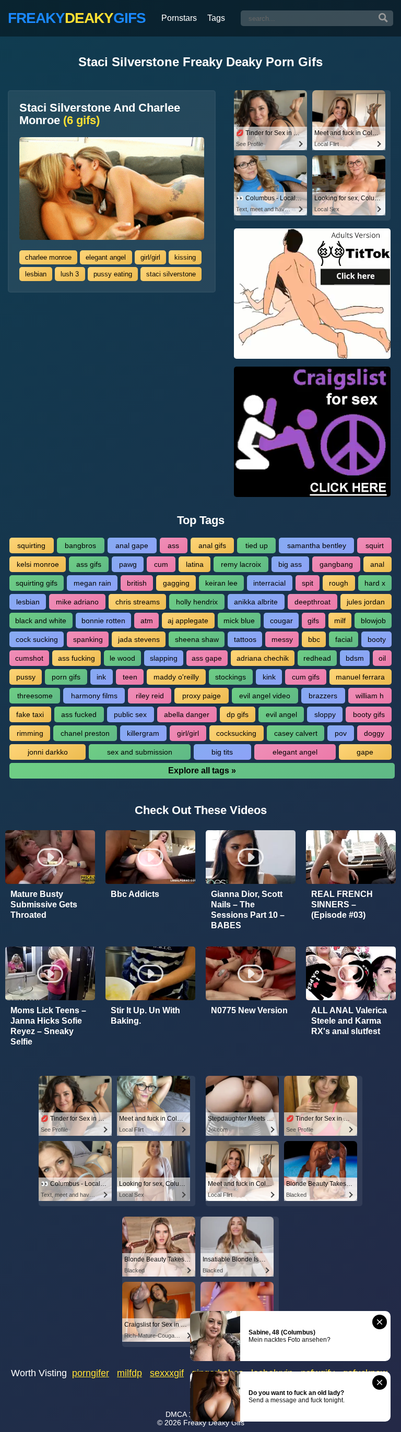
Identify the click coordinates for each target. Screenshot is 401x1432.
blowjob (373, 620)
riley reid (150, 695)
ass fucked (79, 714)
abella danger (186, 714)
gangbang (336, 564)
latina (195, 564)
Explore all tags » (202, 770)
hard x (374, 583)
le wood (122, 658)
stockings (230, 677)
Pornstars (179, 18)
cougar (281, 620)
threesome (35, 695)
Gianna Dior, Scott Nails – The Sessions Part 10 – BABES (248, 910)
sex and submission (139, 752)
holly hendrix (197, 602)
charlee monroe (48, 257)
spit (307, 583)
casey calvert (295, 733)
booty (377, 639)
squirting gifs (36, 583)
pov (341, 733)
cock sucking (37, 639)
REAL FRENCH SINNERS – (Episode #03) (342, 904)
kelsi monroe (38, 564)
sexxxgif (167, 1373)
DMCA (176, 1414)
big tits (222, 752)
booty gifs (369, 714)
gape (365, 752)
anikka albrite (256, 602)
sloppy (325, 714)
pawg (128, 564)
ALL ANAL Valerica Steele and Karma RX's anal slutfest (349, 1021)
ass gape (207, 658)
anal (377, 564)
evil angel (281, 714)
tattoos (245, 639)
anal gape (131, 545)
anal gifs (212, 545)
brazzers (323, 695)
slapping (164, 658)
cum (161, 564)
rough (338, 583)
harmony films (94, 695)
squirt (374, 545)
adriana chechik (263, 658)
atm (146, 620)
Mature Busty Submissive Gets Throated (43, 904)
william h (370, 695)
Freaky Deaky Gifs (213, 1422)
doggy (374, 733)
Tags (216, 18)
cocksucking (236, 733)
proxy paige (201, 695)
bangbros (80, 545)
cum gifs (306, 677)
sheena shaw (197, 639)
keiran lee (221, 583)
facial (343, 639)
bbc (314, 639)
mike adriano (77, 602)
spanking (88, 639)
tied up (256, 545)
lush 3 (70, 274)
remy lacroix (241, 564)
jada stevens (139, 639)
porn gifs (66, 677)
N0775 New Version (249, 1010)
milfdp (129, 1373)
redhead (317, 658)
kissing (185, 257)
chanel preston (85, 733)
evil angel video (264, 695)
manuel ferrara (360, 677)
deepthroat (312, 602)
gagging (176, 583)
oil (382, 658)
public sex (130, 714)
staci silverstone (171, 274)
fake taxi (30, 714)
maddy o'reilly (176, 677)
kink (269, 677)
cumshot (29, 658)
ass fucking (76, 658)
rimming (30, 733)
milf (340, 620)
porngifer (90, 1373)
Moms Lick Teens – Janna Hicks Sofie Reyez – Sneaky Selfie (48, 1026)
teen (130, 677)
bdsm (355, 658)
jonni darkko (48, 752)
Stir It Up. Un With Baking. (145, 1015)
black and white (40, 620)
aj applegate (188, 620)
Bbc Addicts (135, 894)
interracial (269, 583)
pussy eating (112, 274)
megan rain (92, 583)
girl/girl (150, 257)
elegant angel (106, 257)
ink (101, 677)
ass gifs (88, 564)
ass (173, 545)
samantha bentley (316, 545)
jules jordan (366, 602)
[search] (383, 18)
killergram (143, 733)
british (137, 583)
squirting (31, 545)
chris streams (137, 602)
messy (282, 639)
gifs (313, 620)
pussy (26, 677)
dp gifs (238, 714)
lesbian (35, 274)
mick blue (239, 620)
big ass (290, 564)
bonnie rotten (103, 620)
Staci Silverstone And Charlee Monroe (99, 114)
